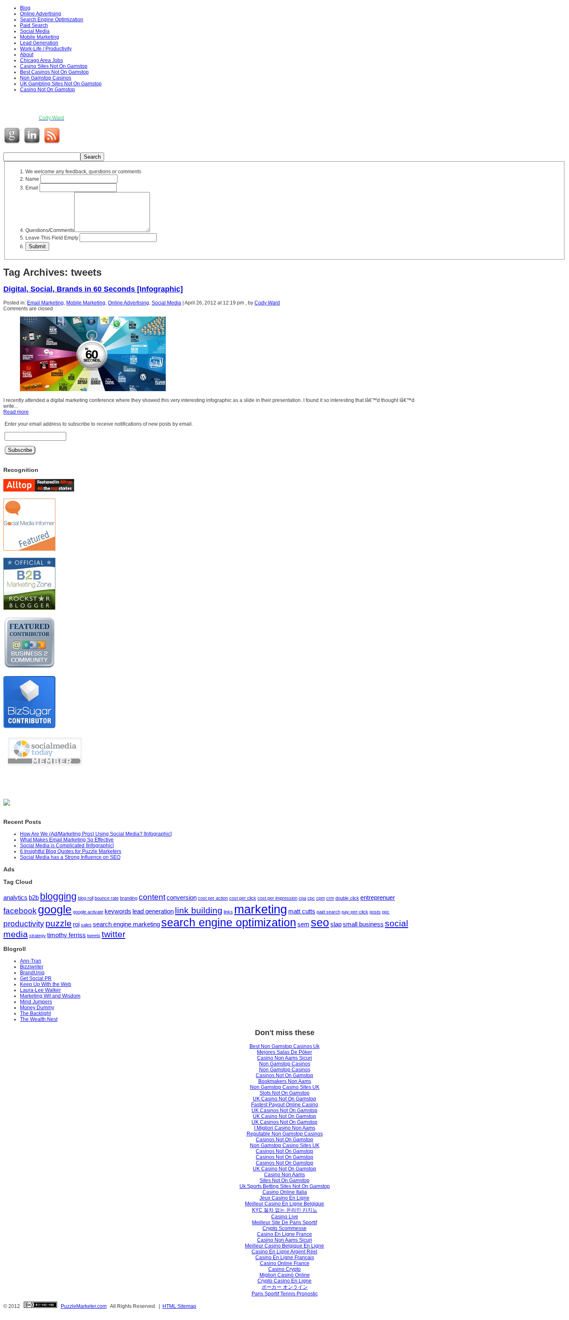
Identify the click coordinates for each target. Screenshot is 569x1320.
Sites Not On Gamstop (284, 1180)
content (152, 897)
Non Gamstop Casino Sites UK (284, 1087)
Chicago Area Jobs (41, 60)
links (228, 911)
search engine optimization (228, 922)
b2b (34, 897)
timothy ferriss (66, 934)
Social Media (35, 31)
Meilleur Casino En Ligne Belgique (284, 1204)
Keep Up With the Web (45, 984)
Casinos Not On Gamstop (284, 1075)
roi (76, 924)
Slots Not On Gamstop (284, 1093)
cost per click (242, 898)
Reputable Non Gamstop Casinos (285, 1134)
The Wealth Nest (38, 1019)
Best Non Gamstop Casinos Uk (284, 1046)
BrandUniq (32, 973)
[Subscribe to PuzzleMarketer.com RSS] (52, 144)
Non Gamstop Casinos (45, 78)
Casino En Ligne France (284, 1234)
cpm (320, 898)
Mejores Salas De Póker (284, 1052)
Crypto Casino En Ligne (284, 1281)
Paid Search (34, 25)
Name (32, 179)
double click (347, 898)
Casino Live (284, 1217)
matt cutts (301, 911)
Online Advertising (40, 14)
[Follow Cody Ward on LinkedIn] (32, 144)
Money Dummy (37, 1008)
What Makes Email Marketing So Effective (67, 840)
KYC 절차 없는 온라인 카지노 (284, 1210)
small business (363, 924)
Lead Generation (39, 43)
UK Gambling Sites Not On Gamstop (61, 84)
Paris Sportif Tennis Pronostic (285, 1294)
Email (31, 188)
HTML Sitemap (179, 1306)
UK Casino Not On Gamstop (284, 1099)
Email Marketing (45, 303)
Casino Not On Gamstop (47, 89)
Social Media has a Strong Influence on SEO (70, 857)
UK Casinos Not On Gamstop (284, 1110)
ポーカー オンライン (285, 1287)
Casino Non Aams (284, 1175)
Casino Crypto (284, 1269)
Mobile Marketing (39, 37)
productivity (23, 923)
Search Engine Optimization (51, 19)
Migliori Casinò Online (285, 1275)
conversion (182, 897)
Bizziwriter (31, 967)
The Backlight (35, 1013)
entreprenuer (377, 897)
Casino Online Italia (284, 1192)
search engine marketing (126, 924)
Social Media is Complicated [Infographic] (67, 845)
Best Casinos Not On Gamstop (54, 72)
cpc (311, 898)
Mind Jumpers (36, 1002)
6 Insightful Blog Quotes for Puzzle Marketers (70, 851)
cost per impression (277, 898)
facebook (20, 910)
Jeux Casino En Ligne (284, 1198)
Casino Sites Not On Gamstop (53, 66)
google (55, 909)
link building (198, 911)
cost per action (213, 898)
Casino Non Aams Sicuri (284, 1058)
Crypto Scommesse (284, 1228)
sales (86, 924)
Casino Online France (284, 1263)
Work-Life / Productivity (46, 49)
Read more (16, 412)
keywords (118, 911)
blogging (58, 896)
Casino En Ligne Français (284, 1257)
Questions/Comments (49, 230)
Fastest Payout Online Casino (284, 1105)
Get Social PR (36, 978)
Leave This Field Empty (51, 238)
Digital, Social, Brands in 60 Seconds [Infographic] (93, 289)
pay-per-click (355, 911)
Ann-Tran (30, 961)
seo (320, 922)
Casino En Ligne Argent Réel (284, 1252)
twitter (113, 934)
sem (303, 924)
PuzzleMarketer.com (84, 1306)
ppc (385, 911)
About (26, 54)
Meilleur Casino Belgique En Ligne (284, 1246)
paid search (328, 911)
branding (128, 898)
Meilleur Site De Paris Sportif (284, 1222)
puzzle (58, 923)
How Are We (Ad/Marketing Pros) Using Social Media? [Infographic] (96, 834)
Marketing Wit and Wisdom (50, 996)
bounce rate (107, 898)
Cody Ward (267, 303)
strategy (37, 935)
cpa (302, 898)
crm (330, 898)
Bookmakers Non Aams (284, 1081)
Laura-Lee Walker (40, 990)
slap (336, 924)
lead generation (153, 911)
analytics (15, 897)
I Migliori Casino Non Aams (284, 1128)
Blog (25, 8)
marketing (260, 909)
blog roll (85, 898)
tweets (93, 935)
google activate (88, 911)
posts (375, 911)
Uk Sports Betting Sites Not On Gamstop (285, 1186)
